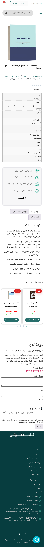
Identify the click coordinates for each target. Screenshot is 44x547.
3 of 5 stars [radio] (34, 371)
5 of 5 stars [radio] (27, 371)
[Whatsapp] (24, 534)
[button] (41, 13)
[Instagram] (19, 534)
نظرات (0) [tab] (35, 216)
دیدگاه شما (38, 376)
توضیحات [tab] (35, 211)
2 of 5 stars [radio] (37, 371)
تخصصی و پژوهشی (29, 76)
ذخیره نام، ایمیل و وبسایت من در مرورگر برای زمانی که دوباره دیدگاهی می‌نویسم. (22, 421)
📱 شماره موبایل (36, 409)
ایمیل (40, 399)
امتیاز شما (38, 368)
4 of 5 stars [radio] (30, 371)
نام (42, 390)
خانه (40, 76)
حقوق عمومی (15, 76)
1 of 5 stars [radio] (41, 371)
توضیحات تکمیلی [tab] (20, 211)
